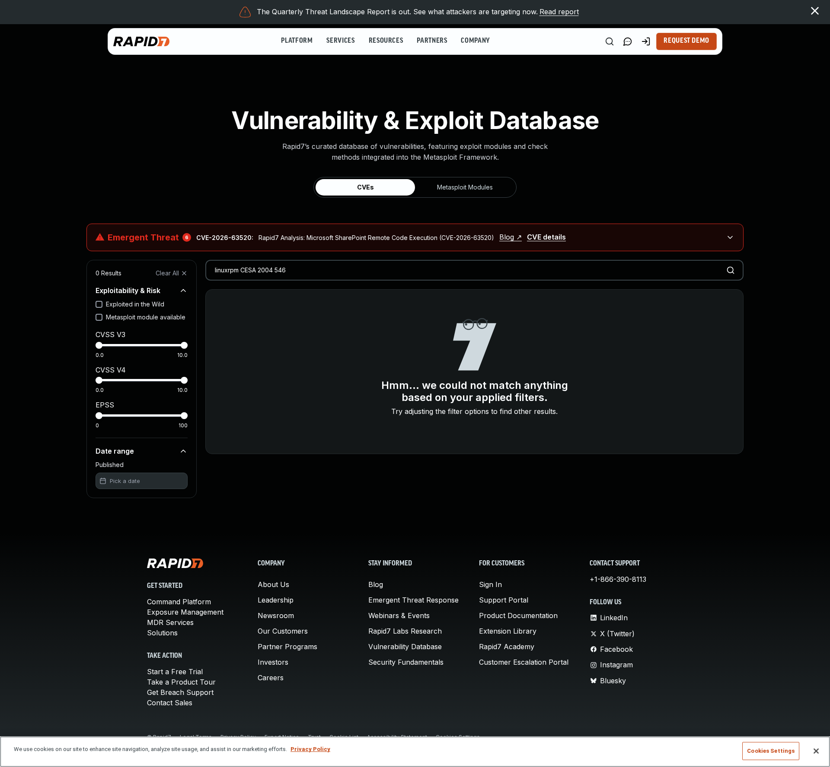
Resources (386, 41)
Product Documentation (518, 615)
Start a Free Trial (175, 671)
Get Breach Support (180, 692)
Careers (271, 677)
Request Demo (686, 41)
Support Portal (503, 600)
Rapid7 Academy (506, 646)
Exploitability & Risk (128, 290)
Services (340, 41)
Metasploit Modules (465, 187)
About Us (273, 584)
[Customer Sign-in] (646, 41)
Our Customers (283, 631)
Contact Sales (169, 702)
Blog (375, 584)
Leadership (276, 600)
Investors (273, 662)
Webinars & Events (399, 615)
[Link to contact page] (627, 41)
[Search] (609, 41)
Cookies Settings (771, 751)
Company (475, 41)
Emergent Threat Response (413, 600)
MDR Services (170, 622)
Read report (559, 11)
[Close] (816, 751)
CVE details (546, 237)
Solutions (162, 632)
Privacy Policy (310, 749)
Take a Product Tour (181, 682)
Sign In (490, 584)
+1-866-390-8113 (618, 579)
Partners (432, 41)
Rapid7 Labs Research (405, 631)
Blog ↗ (510, 237)
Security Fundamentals (406, 662)
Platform (297, 41)
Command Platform (179, 601)
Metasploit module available (145, 317)
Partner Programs (287, 646)
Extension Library (507, 631)
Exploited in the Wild (135, 304)
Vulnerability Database (405, 646)
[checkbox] (99, 304)
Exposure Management (185, 612)
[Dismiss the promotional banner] (814, 10)
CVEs (365, 187)
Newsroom (276, 615)
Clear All (167, 273)
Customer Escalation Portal (523, 662)
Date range (115, 451)
